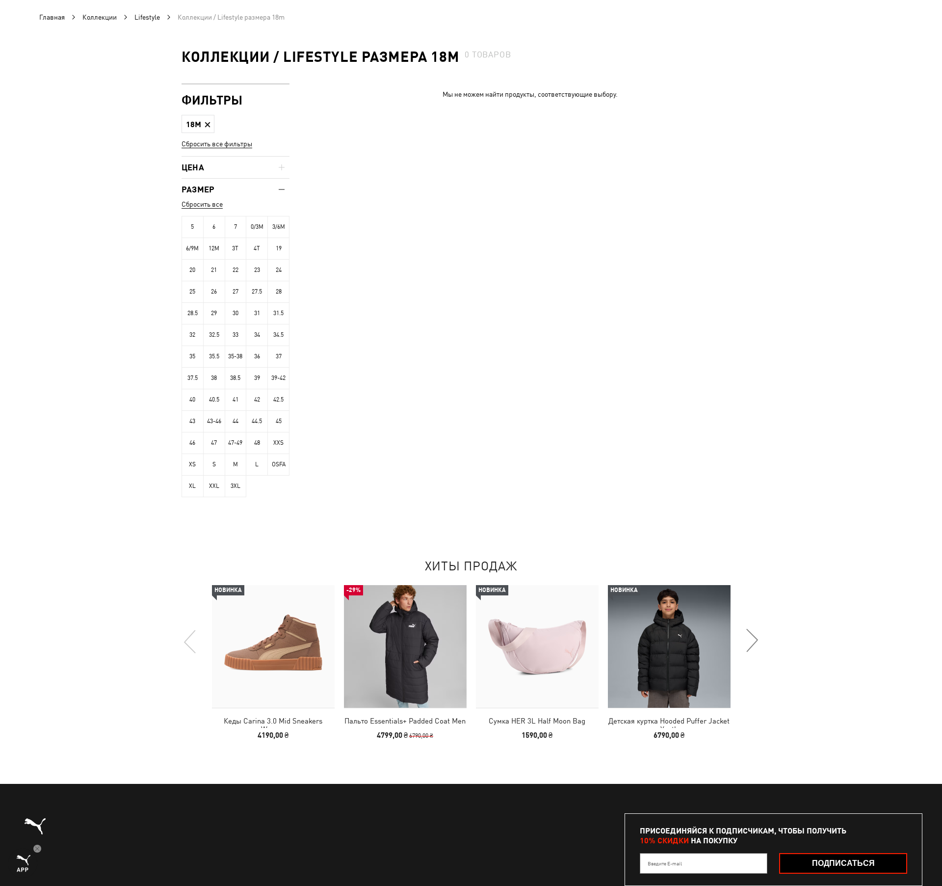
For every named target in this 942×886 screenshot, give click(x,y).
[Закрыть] (656, 332)
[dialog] (471, 443)
